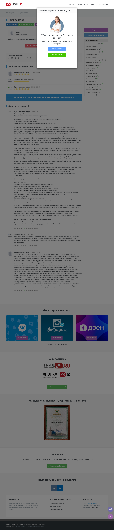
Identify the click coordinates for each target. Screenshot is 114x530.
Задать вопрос (57, 48)
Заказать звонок (57, 55)
